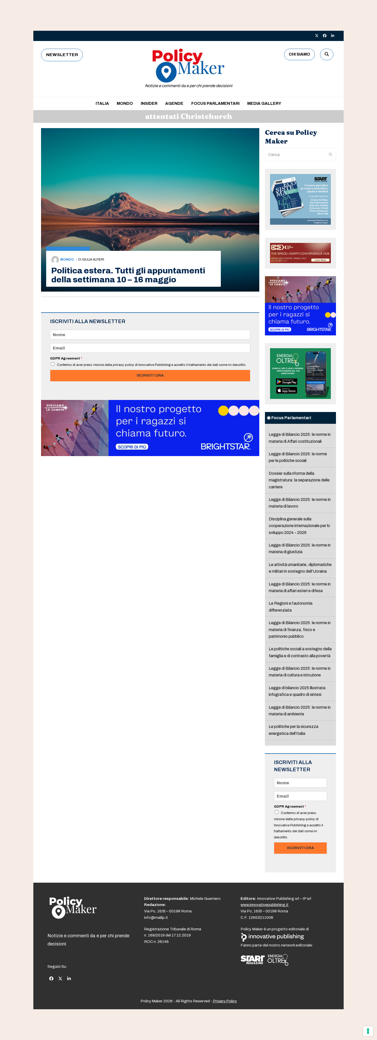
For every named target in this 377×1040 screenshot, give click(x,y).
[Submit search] (330, 154)
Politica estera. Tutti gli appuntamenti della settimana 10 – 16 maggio (128, 275)
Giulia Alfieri (93, 259)
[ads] (150, 454)
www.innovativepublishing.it (265, 905)
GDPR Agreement (66, 358)
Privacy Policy (225, 1001)
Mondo (67, 259)
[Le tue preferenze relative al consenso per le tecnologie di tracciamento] (368, 1031)
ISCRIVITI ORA (150, 375)
